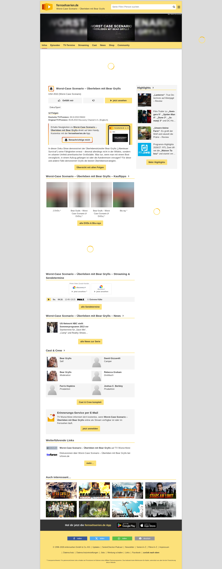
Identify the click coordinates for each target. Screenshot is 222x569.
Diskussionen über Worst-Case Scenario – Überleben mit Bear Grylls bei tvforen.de (95, 454)
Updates (96, 547)
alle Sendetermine (90, 307)
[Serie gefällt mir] (65, 100)
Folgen (53, 113)
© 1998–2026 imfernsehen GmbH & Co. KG (71, 547)
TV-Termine (69, 45)
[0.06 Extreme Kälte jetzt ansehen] (49, 299)
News (103, 45)
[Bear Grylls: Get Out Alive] (127, 490)
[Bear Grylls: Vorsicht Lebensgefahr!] (94, 490)
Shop (111, 45)
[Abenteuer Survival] (94, 509)
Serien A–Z (141, 547)
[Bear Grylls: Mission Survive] (61, 509)
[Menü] (178, 7)
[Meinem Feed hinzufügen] (51, 88)
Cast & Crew (54, 350)
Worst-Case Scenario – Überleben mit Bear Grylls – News (83, 315)
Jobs (103, 552)
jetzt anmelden (90, 428)
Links (127, 552)
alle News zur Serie (90, 341)
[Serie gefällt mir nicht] (93, 100)
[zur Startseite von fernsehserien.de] (47, 7)
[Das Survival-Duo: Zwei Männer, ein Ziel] (160, 509)
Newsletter (129, 547)
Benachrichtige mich (79, 140)
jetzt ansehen (120, 100)
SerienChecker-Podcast (112, 547)
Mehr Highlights (157, 162)
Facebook (136, 552)
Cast (94, 45)
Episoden (55, 45)
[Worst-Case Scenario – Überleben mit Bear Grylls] (119, 134)
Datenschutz (68, 552)
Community (123, 45)
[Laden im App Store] (148, 525)
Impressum (164, 547)
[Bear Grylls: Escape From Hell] (61, 490)
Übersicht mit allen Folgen (90, 167)
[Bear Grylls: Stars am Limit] (160, 490)
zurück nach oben (151, 552)
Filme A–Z (152, 547)
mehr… (90, 463)
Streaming (83, 45)
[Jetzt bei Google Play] (126, 525)
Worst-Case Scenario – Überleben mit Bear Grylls (80, 9)
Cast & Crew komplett (90, 402)
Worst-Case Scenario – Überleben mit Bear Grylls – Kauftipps (86, 176)
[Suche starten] (174, 6)
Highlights (144, 87)
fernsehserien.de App (98, 525)
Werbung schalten (115, 552)
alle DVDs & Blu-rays (90, 223)
